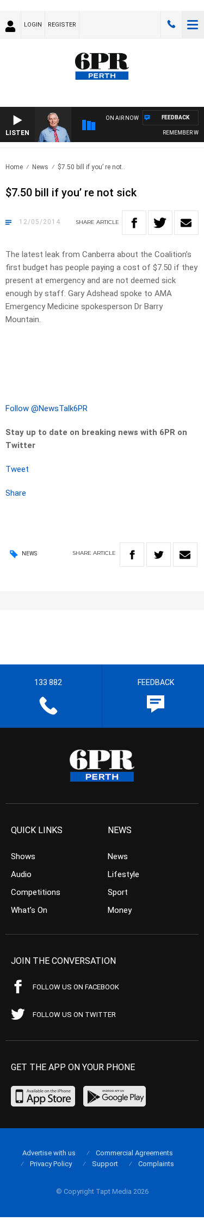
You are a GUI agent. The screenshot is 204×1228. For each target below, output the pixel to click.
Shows (23, 856)
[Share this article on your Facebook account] (134, 222)
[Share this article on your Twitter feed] (160, 222)
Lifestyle (123, 874)
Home (14, 167)
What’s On (29, 910)
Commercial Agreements (134, 1153)
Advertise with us (49, 1153)
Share (15, 493)
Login (33, 24)
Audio (21, 874)
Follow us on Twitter (74, 1014)
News (40, 167)
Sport (118, 892)
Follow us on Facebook (76, 987)
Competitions (35, 892)
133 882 (171, 24)
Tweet (17, 469)
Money (120, 910)
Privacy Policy (51, 1164)
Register (62, 24)
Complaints (156, 1164)
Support (105, 1164)
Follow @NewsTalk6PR (46, 408)
